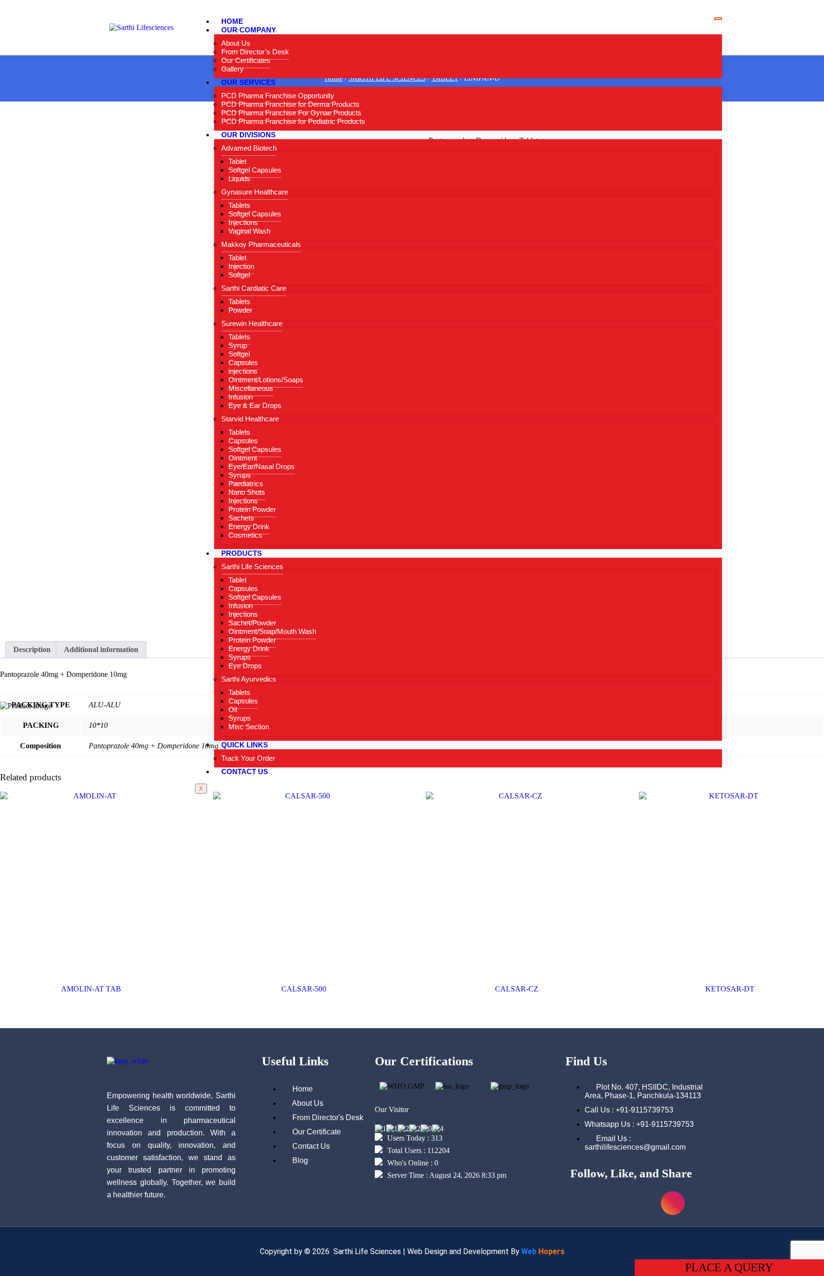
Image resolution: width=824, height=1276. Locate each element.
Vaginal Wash (249, 231)
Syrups (239, 475)
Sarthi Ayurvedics (248, 679)
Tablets (239, 205)
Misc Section (248, 727)
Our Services (248, 82)
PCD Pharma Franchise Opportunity (277, 96)
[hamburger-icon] (718, 18)
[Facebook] (582, 1203)
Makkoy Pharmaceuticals (261, 244)
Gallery (232, 69)
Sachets (241, 518)
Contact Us (244, 771)
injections (243, 371)
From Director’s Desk (255, 52)
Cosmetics (245, 535)
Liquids (239, 178)
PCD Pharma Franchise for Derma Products (290, 104)
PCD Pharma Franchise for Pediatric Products (293, 121)
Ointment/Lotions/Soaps (265, 380)
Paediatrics (245, 484)
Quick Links (244, 745)
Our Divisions (248, 135)
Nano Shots (246, 492)
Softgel (239, 275)
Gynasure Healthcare (254, 192)
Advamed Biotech (249, 148)
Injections (243, 222)
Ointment (242, 458)
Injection (241, 266)
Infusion (240, 397)
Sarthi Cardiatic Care (253, 288)
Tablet (237, 161)
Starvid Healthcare (250, 419)
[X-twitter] (612, 1203)
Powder (240, 310)
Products (241, 553)
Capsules (243, 362)
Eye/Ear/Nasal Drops (261, 466)
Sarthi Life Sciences (252, 566)
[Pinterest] (703, 1203)
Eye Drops (245, 666)
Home (232, 21)
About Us (235, 43)
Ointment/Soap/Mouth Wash (272, 631)
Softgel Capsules (254, 170)
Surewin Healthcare (251, 323)
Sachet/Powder (252, 623)
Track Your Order (248, 758)
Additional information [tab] (101, 649)
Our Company (248, 30)
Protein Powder (252, 509)
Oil (232, 709)
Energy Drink (248, 526)
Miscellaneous (250, 388)
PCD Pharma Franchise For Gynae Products (291, 113)
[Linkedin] (642, 1203)
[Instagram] (673, 1203)
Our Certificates (245, 60)
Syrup (237, 345)
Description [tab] (32, 649)
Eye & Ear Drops (254, 405)
